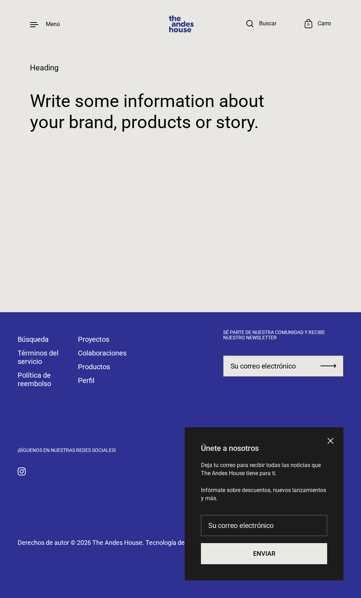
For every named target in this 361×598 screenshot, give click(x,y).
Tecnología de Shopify (176, 542)
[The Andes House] (180, 24)
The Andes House (117, 542)
